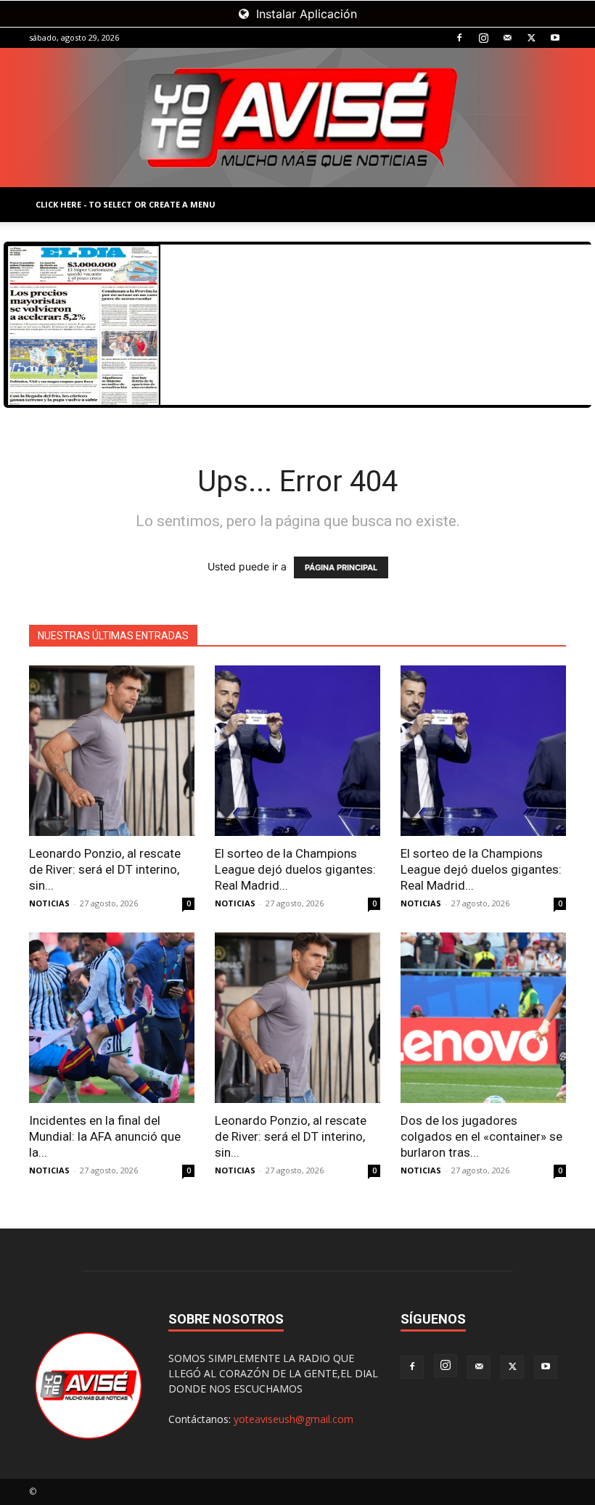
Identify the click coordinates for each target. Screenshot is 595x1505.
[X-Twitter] (531, 38)
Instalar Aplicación (305, 14)
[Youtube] (555, 38)
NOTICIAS (49, 903)
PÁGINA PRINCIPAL (341, 567)
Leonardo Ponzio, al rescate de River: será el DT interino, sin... (105, 869)
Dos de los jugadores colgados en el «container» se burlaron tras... (481, 1136)
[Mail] (507, 38)
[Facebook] (459, 38)
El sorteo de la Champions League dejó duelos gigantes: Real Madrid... (295, 869)
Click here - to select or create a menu (126, 204)
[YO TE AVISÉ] (297, 117)
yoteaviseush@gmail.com (293, 1419)
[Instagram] (483, 38)
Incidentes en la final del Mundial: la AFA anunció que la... (105, 1136)
